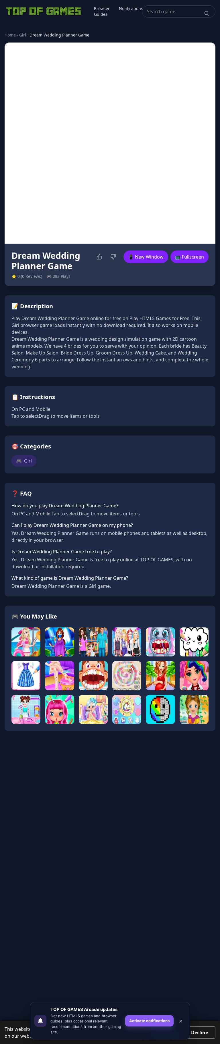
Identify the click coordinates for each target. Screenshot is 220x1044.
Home (10, 35)
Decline (199, 1032)
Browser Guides (102, 11)
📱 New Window (146, 257)
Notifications (131, 8)
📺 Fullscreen (189, 257)
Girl (22, 35)
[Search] (207, 13)
